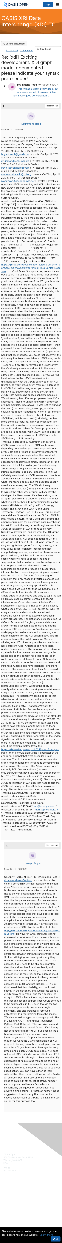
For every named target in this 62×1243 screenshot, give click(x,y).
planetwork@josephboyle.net (17, 180)
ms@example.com (44, 806)
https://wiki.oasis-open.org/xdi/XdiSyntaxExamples (30, 749)
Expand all (12, 50)
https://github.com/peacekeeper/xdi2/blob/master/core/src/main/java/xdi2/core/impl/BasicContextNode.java (30, 268)
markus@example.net (47, 809)
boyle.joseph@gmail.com (15, 154)
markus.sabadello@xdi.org (16, 174)
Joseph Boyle (32, 863)
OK (57, 1239)
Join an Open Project (14, 1194)
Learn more (46, 1234)
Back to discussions (15, 43)
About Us (7, 1226)
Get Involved (9, 1190)
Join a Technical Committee (17, 1199)
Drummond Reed (31, 123)
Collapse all (26, 50)
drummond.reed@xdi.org (15, 160)
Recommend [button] (52, 106)
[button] (5, 85)
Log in (48, 4)
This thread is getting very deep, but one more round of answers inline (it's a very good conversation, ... (35, 92)
